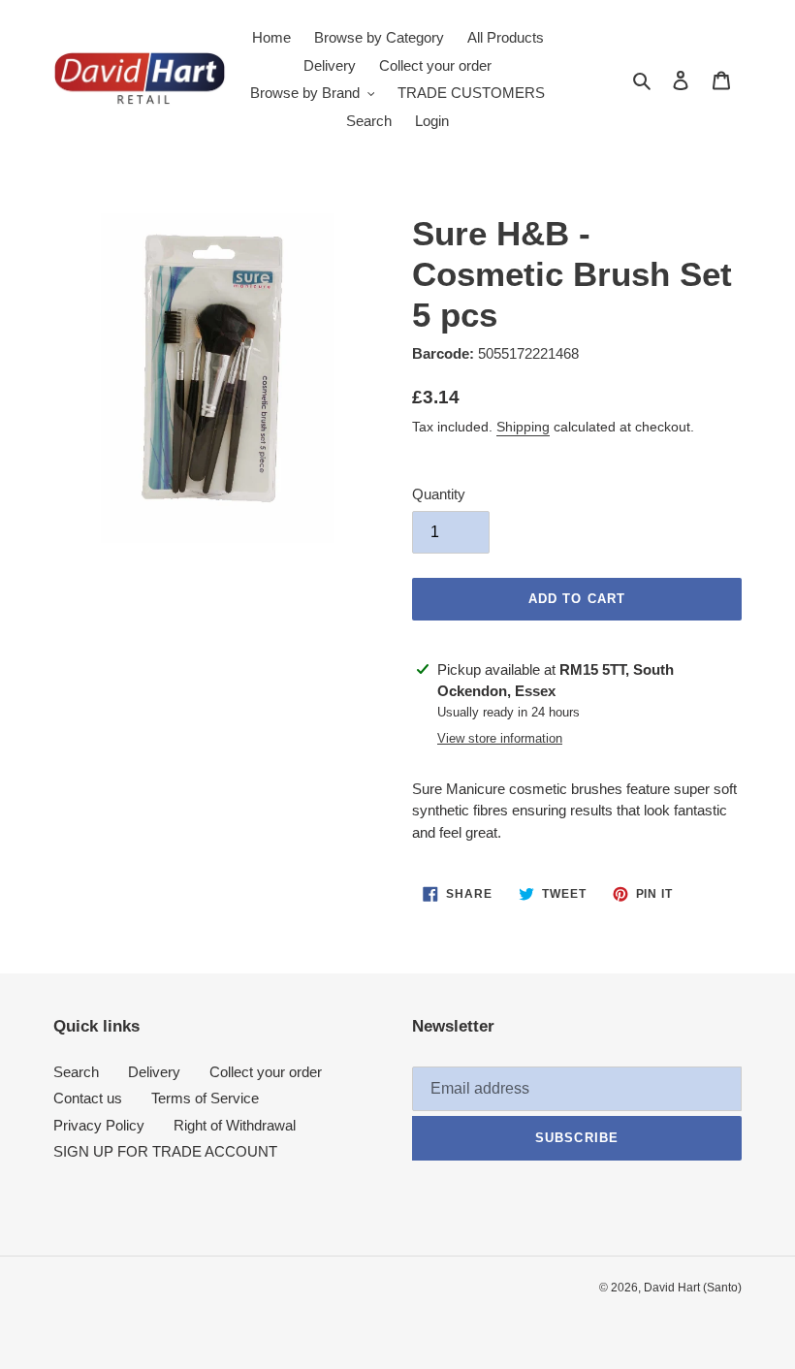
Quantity (438, 494)
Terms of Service (205, 1098)
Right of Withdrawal (235, 1125)
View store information (499, 738)
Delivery (154, 1072)
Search (76, 1072)
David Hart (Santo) (693, 1287)
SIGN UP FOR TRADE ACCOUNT (165, 1151)
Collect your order (265, 1072)
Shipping (523, 426)
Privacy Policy (98, 1125)
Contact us (87, 1098)
